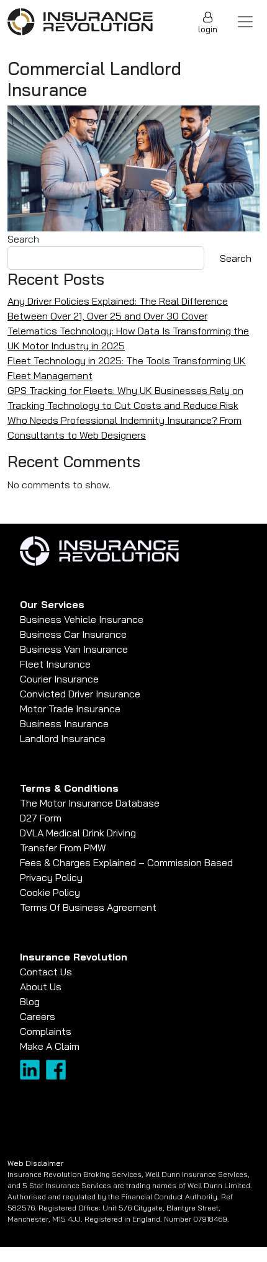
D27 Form (40, 818)
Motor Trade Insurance (70, 708)
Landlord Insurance (63, 738)
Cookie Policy (50, 892)
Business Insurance (64, 723)
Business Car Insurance (73, 634)
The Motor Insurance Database (90, 803)
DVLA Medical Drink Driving (78, 832)
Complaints (45, 1031)
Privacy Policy (51, 877)
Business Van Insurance (74, 649)
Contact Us (46, 971)
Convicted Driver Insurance (80, 693)
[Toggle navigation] (245, 22)
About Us (40, 986)
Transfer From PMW (63, 847)
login (207, 29)
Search (23, 239)
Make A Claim (49, 1046)
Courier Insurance (59, 679)
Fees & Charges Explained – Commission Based (126, 862)
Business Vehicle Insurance (81, 619)
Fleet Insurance (55, 664)
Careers (37, 1016)
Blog (30, 1001)
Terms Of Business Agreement (88, 907)
